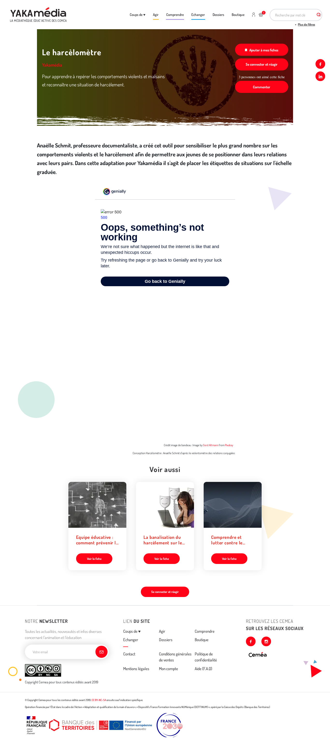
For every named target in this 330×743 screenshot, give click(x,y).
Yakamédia (52, 65)
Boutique (238, 14)
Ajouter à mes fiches (263, 50)
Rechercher (319, 15)
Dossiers (218, 14)
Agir (155, 14)
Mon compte (168, 668)
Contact (129, 653)
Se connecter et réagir (262, 64)
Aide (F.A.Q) (203, 668)
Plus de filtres (306, 24)
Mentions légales (136, 668)
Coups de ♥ (137, 14)
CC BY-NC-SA (99, 700)
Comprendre (175, 14)
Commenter (261, 87)
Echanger (198, 14)
